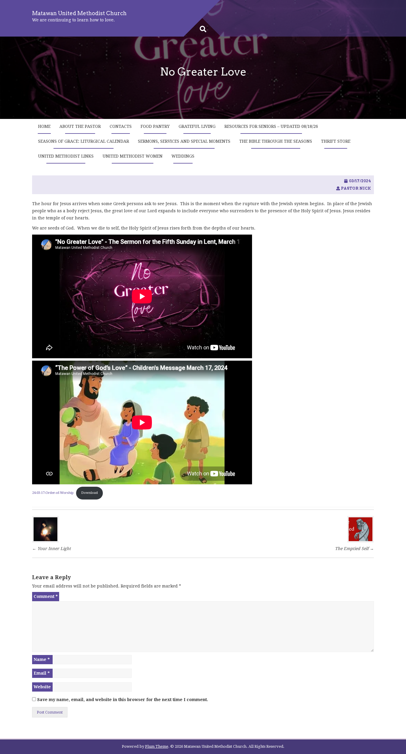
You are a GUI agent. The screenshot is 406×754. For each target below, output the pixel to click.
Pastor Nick (356, 188)
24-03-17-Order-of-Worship (53, 493)
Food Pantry (155, 126)
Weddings (182, 156)
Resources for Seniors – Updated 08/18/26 (271, 126)
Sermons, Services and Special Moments (184, 141)
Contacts (121, 126)
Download (89, 493)
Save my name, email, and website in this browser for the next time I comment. (122, 699)
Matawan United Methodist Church (79, 13)
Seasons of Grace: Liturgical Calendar (83, 141)
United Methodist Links (66, 156)
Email (42, 673)
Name (42, 659)
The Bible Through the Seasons (275, 141)
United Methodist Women (133, 156)
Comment (46, 596)
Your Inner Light (52, 548)
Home (44, 126)
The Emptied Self (354, 548)
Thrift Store (335, 141)
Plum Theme (156, 746)
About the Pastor (80, 126)
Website (42, 686)
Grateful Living (197, 126)
